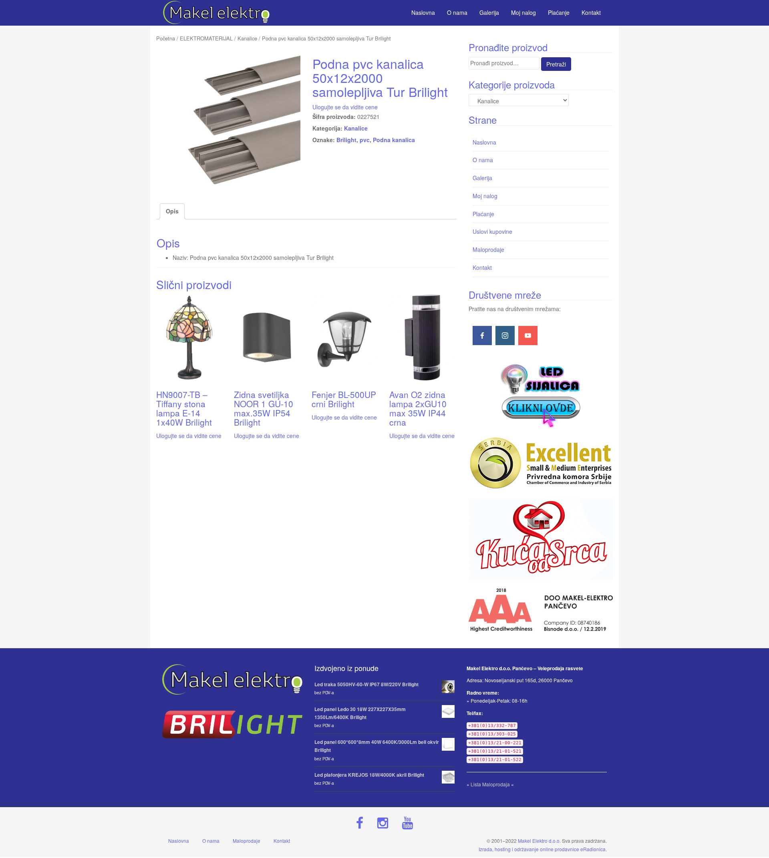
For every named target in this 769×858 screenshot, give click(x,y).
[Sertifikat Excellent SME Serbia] (541, 463)
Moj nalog (485, 196)
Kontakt (482, 267)
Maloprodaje (488, 249)
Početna (165, 38)
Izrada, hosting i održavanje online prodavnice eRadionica (542, 849)
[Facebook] (482, 335)
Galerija (482, 178)
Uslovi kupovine (492, 231)
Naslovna (484, 142)
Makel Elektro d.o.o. (539, 840)
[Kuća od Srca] (541, 539)
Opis (172, 211)
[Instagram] (505, 335)
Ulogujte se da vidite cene (345, 107)
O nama (483, 160)
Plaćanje (483, 214)
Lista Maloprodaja (490, 784)
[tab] (172, 211)
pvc (365, 140)
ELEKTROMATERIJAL (206, 38)
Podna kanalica (394, 140)
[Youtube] (527, 335)
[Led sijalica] (541, 395)
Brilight (346, 140)
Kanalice (247, 38)
